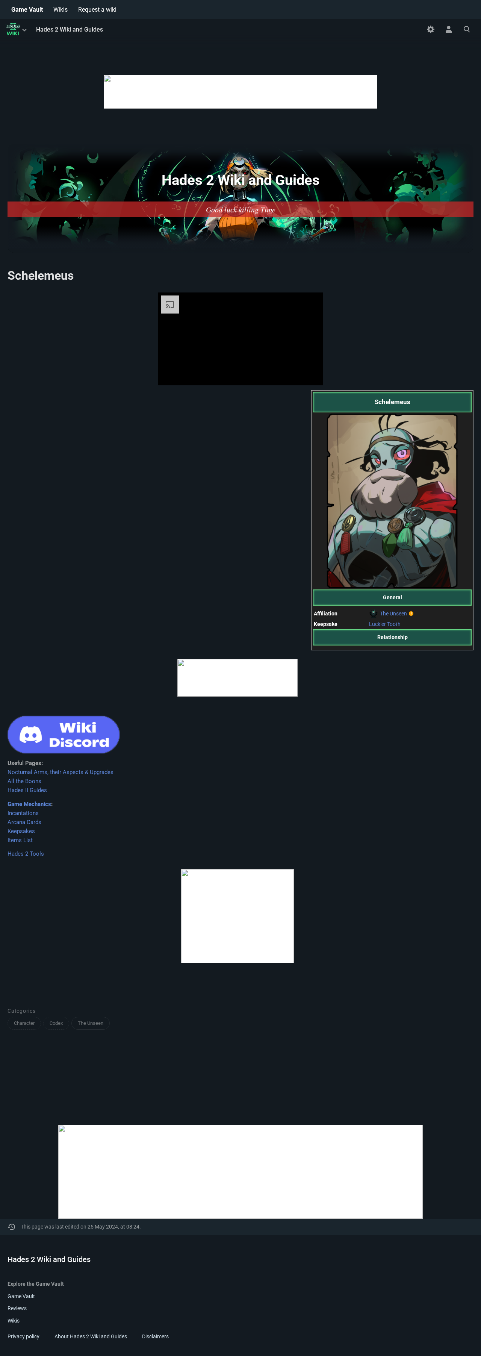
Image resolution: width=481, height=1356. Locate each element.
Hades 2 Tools (26, 853)
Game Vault (21, 1296)
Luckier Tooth (385, 624)
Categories (22, 1011)
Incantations (23, 813)
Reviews (17, 1308)
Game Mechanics (29, 804)
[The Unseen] (374, 614)
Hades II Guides (27, 790)
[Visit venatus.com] (308, 373)
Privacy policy (23, 1336)
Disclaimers (155, 1336)
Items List (20, 840)
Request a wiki (97, 9)
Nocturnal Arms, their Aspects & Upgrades (60, 772)
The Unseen (393, 614)
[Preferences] (430, 29)
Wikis (14, 1321)
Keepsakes (21, 831)
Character (24, 1023)
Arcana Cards (24, 822)
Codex (56, 1023)
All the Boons (24, 781)
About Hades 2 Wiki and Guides (90, 1336)
